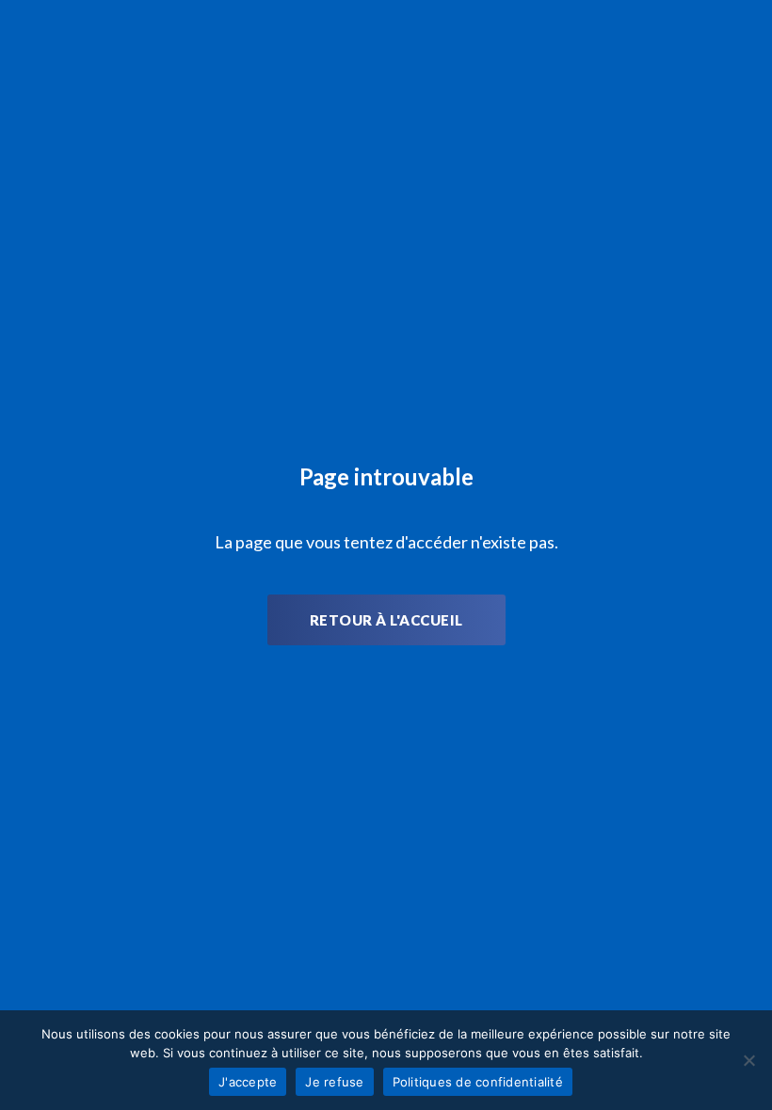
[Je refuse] (748, 1060)
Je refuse (334, 1081)
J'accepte (247, 1081)
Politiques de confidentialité (478, 1081)
